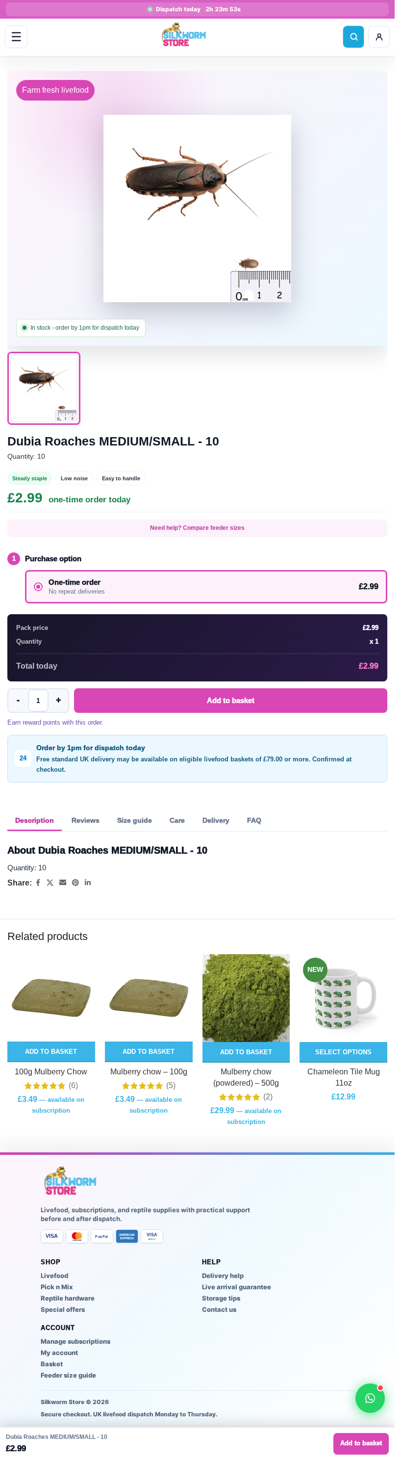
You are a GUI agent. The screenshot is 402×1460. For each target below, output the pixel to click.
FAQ (254, 820)
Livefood (54, 1275)
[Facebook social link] (38, 882)
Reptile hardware (68, 1298)
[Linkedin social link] (88, 882)
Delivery (215, 820)
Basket (52, 1364)
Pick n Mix (57, 1287)
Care (177, 820)
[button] (51, 1052)
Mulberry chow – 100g (148, 1072)
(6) (73, 1086)
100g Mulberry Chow (51, 1072)
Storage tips (221, 1298)
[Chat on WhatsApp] (370, 1398)
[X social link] (50, 882)
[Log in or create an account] (379, 37)
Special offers (63, 1309)
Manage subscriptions (75, 1341)
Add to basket (230, 700)
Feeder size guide (68, 1375)
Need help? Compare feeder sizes (197, 527)
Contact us (219, 1309)
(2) (268, 1097)
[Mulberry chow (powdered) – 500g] (246, 998)
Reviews (86, 820)
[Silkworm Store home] (184, 37)
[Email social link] (62, 882)
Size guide (134, 820)
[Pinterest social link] (75, 882)
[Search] (354, 37)
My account (59, 1352)
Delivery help (223, 1275)
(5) (171, 1086)
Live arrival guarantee (236, 1287)
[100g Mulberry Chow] (51, 998)
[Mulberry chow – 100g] (149, 998)
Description (34, 820)
